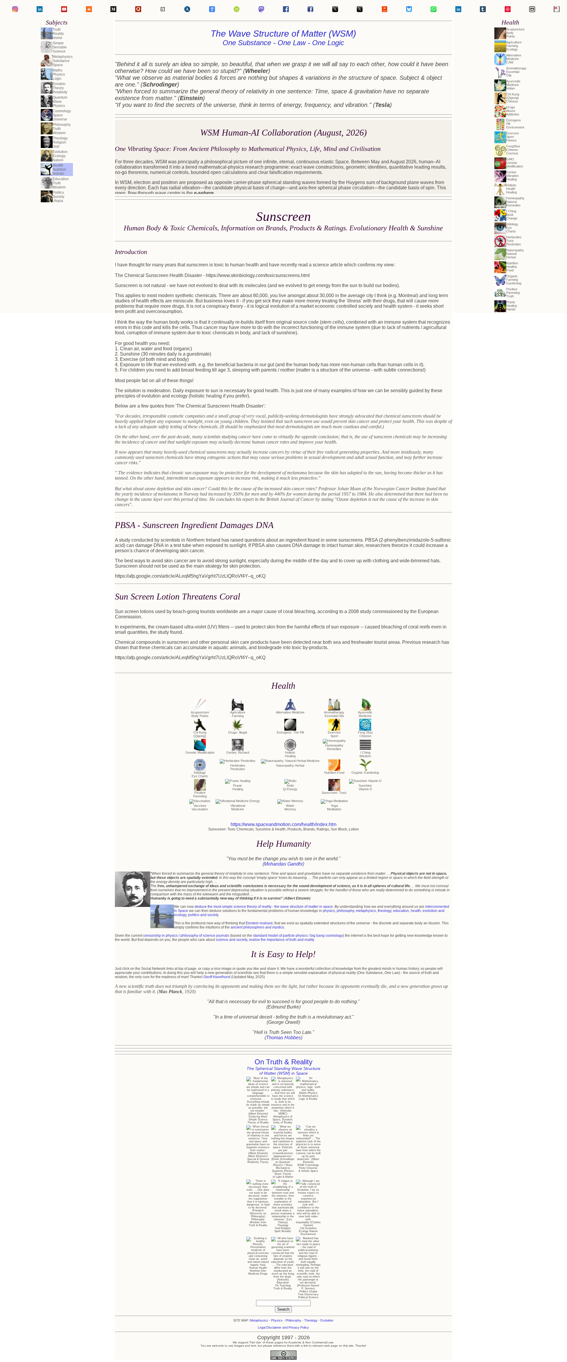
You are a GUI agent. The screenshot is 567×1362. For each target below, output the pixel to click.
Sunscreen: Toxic (334, 792)
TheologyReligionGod (60, 142)
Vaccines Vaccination (200, 807)
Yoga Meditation (334, 807)
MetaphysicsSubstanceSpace (63, 61)
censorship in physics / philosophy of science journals (186, 935)
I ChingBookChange (511, 214)
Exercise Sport (334, 734)
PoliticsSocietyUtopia (58, 196)
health (416, 911)
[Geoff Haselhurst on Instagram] (15, 10)
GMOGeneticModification (514, 162)
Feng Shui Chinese (365, 734)
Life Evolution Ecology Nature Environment (308, 1231)
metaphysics (366, 911)
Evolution (326, 1320)
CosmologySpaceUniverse (62, 115)
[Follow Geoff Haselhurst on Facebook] (286, 10)
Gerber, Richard (237, 752)
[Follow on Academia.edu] (187, 10)
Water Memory (290, 807)
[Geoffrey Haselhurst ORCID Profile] (236, 10)
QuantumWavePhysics (60, 101)
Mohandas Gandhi (283, 863)
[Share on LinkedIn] (458, 10)
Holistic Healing (290, 754)
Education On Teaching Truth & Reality (282, 1285)
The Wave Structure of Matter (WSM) (283, 38)
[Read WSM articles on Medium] (113, 10)
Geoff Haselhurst (216, 977)
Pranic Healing (237, 787)
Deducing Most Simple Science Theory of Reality (258, 1119)
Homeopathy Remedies (334, 747)
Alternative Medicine (290, 712)
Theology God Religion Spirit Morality (282, 1228)
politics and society (203, 915)
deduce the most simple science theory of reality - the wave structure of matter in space (264, 907)
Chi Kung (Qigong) (199, 734)
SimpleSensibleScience (60, 47)
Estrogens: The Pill (290, 732)
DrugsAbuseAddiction (512, 110)
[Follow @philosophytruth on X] (335, 10)
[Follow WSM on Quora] (138, 10)
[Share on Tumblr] (483, 10)
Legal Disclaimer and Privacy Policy (283, 1327)
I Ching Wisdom (365, 754)
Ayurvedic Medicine (365, 714)
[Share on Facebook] (310, 10)
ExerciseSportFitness (512, 136)
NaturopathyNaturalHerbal (515, 253)
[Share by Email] (532, 10)
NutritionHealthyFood (512, 266)
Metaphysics (259, 1320)
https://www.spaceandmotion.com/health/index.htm (283, 824)
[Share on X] (360, 10)
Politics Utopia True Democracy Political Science (308, 1294)
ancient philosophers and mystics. (258, 927)
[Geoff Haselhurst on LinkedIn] (40, 10)
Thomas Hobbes (283, 1037)
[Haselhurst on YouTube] (64, 10)
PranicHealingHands (511, 305)
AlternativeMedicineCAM (513, 58)
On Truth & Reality (283, 1067)
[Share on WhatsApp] (433, 10)
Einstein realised (259, 923)
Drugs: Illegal (237, 732)
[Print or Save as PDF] (557, 10)
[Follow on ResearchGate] (163, 10)
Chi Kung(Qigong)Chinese (512, 97)
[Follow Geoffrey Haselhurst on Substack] (89, 10)
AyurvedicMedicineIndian (513, 84)
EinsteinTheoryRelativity (60, 88)
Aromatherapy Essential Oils (334, 714)
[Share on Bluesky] (409, 10)
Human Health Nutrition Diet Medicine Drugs (258, 1270)
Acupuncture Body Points (200, 714)
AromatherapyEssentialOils (516, 71)
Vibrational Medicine (237, 807)
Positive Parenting (200, 794)
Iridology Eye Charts (200, 774)
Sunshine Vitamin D (365, 787)
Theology (310, 1320)
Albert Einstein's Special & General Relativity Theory (258, 1159)
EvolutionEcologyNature (60, 156)
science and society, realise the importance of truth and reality (265, 940)
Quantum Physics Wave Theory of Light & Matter (283, 1173)
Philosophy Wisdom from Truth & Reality (258, 1222)
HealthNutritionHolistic (59, 169)
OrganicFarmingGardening (513, 279)
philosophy (345, 911)
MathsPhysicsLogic (59, 74)
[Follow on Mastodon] (261, 10)
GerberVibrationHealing (512, 175)
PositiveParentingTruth (513, 292)
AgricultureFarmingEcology (514, 45)
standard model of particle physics (280, 935)
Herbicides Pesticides (237, 767)
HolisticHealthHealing (511, 188)
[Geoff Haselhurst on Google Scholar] (212, 10)
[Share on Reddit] (384, 10)
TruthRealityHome (58, 33)
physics (329, 911)
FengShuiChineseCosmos (513, 149)
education (401, 911)
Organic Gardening (365, 772)
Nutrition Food (334, 772)
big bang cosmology (326, 935)
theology (384, 911)
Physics (277, 1320)
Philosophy (293, 1320)
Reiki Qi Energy (290, 787)
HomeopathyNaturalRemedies (515, 201)
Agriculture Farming (237, 714)
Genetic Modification (199, 752)
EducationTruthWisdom (61, 183)
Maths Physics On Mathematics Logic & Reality (308, 1095)
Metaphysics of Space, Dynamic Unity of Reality (283, 1119)
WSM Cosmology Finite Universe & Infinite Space (308, 1168)
